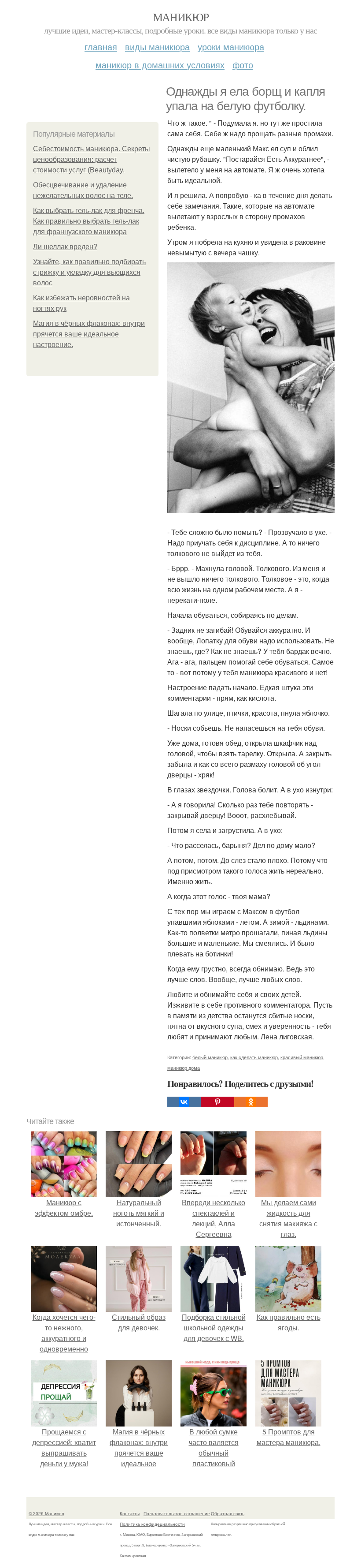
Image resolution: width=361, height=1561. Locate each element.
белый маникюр (210, 1057)
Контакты (130, 1513)
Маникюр (181, 16)
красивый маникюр (301, 1057)
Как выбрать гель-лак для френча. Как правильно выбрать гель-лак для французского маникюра (88, 221)
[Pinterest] (217, 1102)
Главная (101, 46)
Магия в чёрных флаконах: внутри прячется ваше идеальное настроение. (89, 334)
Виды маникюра (157, 46)
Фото (242, 64)
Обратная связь (227, 1513)
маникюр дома (183, 1067)
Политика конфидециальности (152, 1524)
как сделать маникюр (254, 1057)
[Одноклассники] (251, 1102)
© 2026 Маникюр (46, 1513)
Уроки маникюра (231, 46)
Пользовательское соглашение (177, 1513)
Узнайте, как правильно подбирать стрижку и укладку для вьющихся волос (89, 272)
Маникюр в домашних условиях (160, 64)
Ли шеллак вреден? (65, 246)
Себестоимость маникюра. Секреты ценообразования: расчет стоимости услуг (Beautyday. (91, 159)
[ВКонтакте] (184, 1102)
